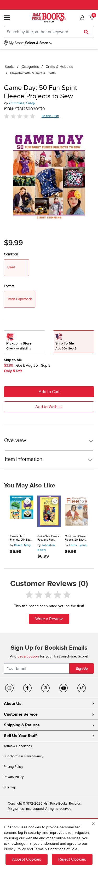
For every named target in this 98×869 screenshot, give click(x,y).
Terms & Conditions (18, 746)
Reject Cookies (72, 859)
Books (9, 66)
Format (9, 286)
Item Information (23, 459)
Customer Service (21, 714)
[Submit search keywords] (87, 31)
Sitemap (10, 787)
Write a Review (49, 618)
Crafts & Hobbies (59, 66)
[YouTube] (63, 688)
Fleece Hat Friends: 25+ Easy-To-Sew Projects (21, 538)
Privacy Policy (14, 777)
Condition (11, 254)
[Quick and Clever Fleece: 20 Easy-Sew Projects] (76, 513)
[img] (19, 116)
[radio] (24, 341)
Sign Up (82, 669)
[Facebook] (27, 688)
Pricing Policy (13, 767)
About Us (12, 703)
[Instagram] (9, 688)
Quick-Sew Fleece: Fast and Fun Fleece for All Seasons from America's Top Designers (48, 538)
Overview (15, 441)
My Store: (16, 43)
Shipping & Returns (22, 725)
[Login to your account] (81, 17)
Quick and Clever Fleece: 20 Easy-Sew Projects (75, 538)
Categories (30, 66)
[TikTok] (81, 688)
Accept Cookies (26, 859)
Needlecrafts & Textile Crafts (33, 73)
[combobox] (49, 32)
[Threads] (45, 688)
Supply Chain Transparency (23, 756)
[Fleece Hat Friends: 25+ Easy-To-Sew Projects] (21, 513)
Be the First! (50, 116)
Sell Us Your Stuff (20, 735)
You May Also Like (29, 485)
